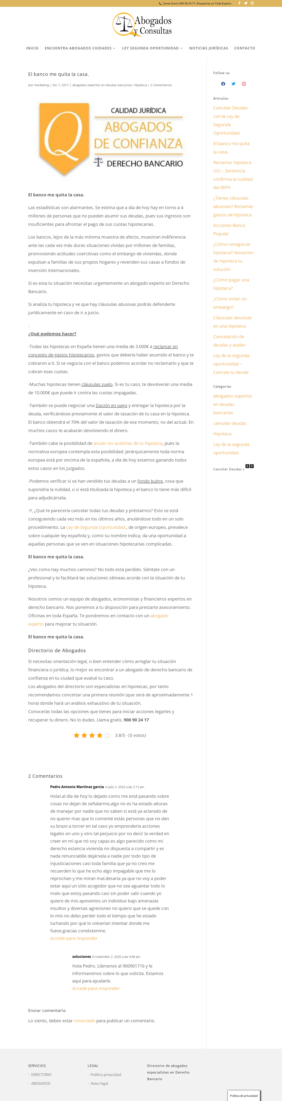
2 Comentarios (161, 85)
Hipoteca (140, 85)
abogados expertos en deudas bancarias (102, 85)
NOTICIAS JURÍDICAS (208, 49)
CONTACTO (244, 49)
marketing (41, 85)
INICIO (32, 49)
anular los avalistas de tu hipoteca (127, 443)
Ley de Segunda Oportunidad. (96, 527)
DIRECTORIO (41, 1074)
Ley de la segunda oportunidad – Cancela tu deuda (231, 363)
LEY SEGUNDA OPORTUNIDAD (150, 49)
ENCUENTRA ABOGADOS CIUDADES (78, 49)
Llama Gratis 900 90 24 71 (179, 3)
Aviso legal (99, 1083)
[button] (252, 466)
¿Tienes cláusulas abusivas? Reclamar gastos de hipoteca (233, 206)
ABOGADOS (40, 1083)
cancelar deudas (230, 423)
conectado (84, 1021)
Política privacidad (106, 1074)
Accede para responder (74, 938)
